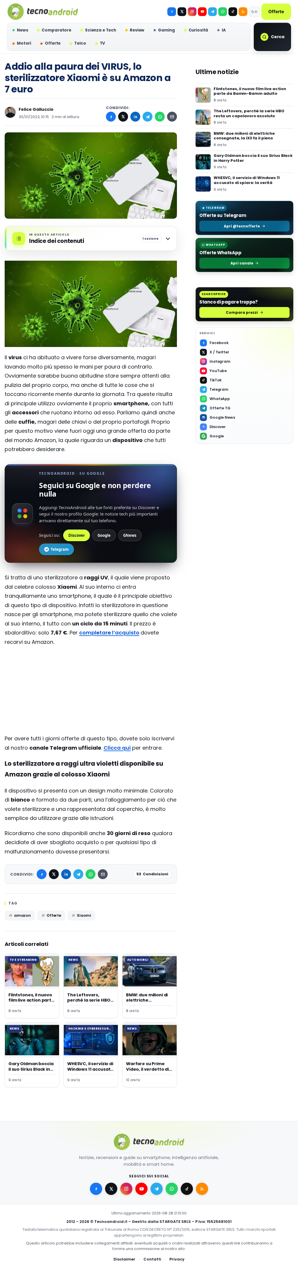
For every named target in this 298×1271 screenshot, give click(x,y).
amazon (22, 915)
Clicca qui (117, 747)
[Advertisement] (91, 693)
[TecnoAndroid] (43, 11)
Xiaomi (84, 915)
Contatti (152, 1259)
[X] (182, 11)
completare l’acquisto (109, 632)
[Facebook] (171, 11)
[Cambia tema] (254, 11)
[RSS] (243, 11)
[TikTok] (232, 11)
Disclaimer (124, 1259)
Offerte (276, 11)
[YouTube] (202, 11)
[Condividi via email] (172, 117)
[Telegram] (212, 11)
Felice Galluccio (36, 109)
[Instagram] (192, 11)
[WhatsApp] (160, 117)
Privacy (177, 1259)
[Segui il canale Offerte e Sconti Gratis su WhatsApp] (222, 11)
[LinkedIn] (135, 117)
